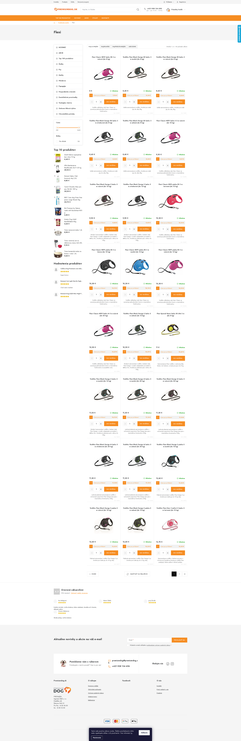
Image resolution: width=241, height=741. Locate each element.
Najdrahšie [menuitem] (105, 46)
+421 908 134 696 (154, 9)
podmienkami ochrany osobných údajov (158, 645)
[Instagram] (172, 663)
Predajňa (64, 2)
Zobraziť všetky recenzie (79, 593)
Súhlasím (144, 733)
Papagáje (62, 86)
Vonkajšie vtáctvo (65, 103)
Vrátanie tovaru (92, 697)
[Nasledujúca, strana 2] (179, 574)
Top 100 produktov (66, 58)
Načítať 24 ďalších (139, 574)
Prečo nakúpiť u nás (163, 689)
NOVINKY (62, 47)
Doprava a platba (93, 686)
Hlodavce (62, 81)
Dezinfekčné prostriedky (68, 97)
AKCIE (61, 53)
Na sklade (69, 141)
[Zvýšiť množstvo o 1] (101, 102)
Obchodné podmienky (94, 689)
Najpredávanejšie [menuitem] (119, 46)
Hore (94, 574)
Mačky (61, 75)
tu (131, 733)
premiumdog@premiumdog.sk (123, 661)
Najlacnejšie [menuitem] (93, 46)
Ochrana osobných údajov (96, 693)
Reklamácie (91, 700)
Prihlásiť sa (179, 640)
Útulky (72, 2)
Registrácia (182, 2)
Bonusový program (83, 2)
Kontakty (56, 2)
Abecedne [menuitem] (132, 46)
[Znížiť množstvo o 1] (92, 102)
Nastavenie (97, 738)
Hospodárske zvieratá (67, 92)
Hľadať (138, 9)
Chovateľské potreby (67, 114)
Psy (60, 70)
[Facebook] (167, 663)
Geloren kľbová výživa (67, 108)
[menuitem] (63, 18)
